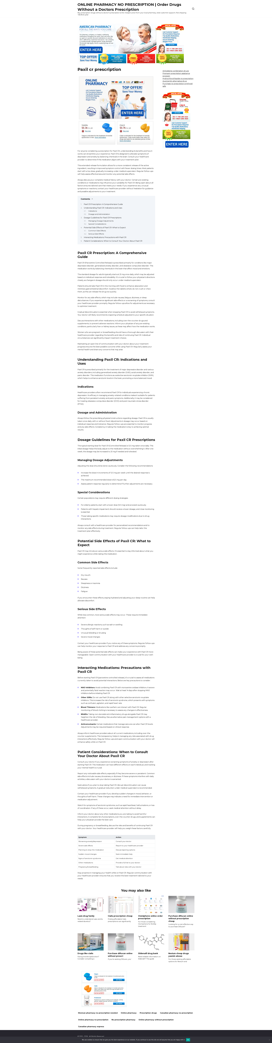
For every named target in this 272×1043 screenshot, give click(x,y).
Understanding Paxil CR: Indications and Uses (103, 208)
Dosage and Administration (99, 214)
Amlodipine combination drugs (176, 71)
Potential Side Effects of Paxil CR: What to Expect (105, 228)
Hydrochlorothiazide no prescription (178, 79)
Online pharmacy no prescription (93, 1020)
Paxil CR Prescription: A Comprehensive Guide (103, 204)
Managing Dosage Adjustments (100, 221)
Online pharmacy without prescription (156, 1020)
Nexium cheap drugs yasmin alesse (178, 954)
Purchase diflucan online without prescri (120, 954)
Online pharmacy (129, 1013)
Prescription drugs (148, 1013)
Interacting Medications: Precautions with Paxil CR (105, 237)
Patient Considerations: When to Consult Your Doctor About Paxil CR (113, 241)
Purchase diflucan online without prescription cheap (180, 918)
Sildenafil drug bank (148, 953)
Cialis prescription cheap (120, 916)
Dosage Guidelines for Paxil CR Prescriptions (102, 218)
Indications (92, 211)
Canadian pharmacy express (91, 1027)
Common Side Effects (97, 231)
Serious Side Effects (96, 234)
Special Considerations (97, 224)
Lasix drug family (86, 916)
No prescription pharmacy (123, 1020)
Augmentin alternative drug (175, 81)
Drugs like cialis (85, 953)
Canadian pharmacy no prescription (176, 1013)
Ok (188, 1040)
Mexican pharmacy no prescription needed (98, 1013)
